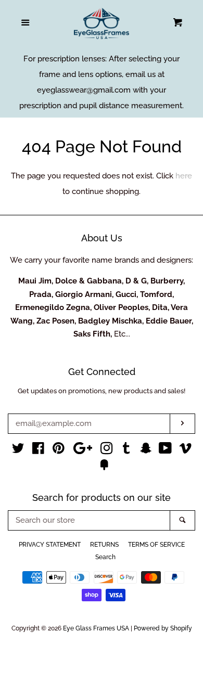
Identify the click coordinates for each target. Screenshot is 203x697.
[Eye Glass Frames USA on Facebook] (38, 450)
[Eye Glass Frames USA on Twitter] (18, 450)
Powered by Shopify (163, 628)
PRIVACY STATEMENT (50, 544)
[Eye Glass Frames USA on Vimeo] (185, 450)
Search (105, 557)
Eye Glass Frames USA (96, 628)
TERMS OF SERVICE (156, 544)
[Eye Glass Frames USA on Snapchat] (145, 450)
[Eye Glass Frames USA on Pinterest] (58, 450)
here (183, 175)
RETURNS (104, 544)
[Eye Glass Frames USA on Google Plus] (82, 450)
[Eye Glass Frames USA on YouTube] (165, 450)
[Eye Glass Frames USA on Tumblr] (126, 450)
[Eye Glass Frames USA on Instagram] (106, 450)
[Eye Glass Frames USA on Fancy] (104, 467)
